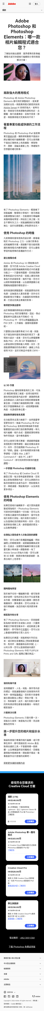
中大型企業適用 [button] (9, 963)
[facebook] (5, 996)
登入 (36, 3)
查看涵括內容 (13, 886)
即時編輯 (29, 539)
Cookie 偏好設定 (16, 1004)
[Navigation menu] (3, 3)
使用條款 (6, 1004)
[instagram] (9, 996)
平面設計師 (11, 136)
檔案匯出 (32, 319)
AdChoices (29, 1007)
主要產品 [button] (7, 984)
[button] (30, 4)
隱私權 (35, 1001)
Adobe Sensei (10, 107)
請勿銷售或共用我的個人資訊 (13, 1007)
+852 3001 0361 (27, 937)
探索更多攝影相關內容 (14, 763)
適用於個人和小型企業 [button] (12, 958)
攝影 (4, 10)
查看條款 (11, 919)
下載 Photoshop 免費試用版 (22, 946)
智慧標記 (18, 694)
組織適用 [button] (7, 968)
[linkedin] (17, 996)
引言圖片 (25, 629)
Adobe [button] (6, 979)
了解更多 (11, 814)
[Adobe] (12, 3)
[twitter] (13, 996)
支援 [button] (5, 973)
